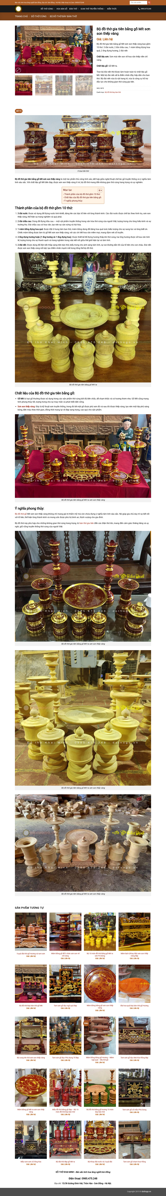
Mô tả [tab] (18, 111)
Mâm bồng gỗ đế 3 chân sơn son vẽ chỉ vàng (65, 954)
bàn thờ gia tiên (86, 523)
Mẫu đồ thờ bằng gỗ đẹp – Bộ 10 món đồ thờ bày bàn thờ (65, 1110)
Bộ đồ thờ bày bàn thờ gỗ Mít (31, 1006)
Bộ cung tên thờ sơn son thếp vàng (31, 1058)
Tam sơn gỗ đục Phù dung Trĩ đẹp (65, 1058)
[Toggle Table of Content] (99, 190)
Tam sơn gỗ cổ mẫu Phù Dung (134, 1110)
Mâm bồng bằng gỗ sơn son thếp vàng (100, 1006)
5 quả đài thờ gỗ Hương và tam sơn (31, 954)
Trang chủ (21, 16)
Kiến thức (112, 9)
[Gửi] (149, 3)
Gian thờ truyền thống (92, 9)
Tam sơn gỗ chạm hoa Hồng (134, 1162)
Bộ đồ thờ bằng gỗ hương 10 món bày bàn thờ (100, 1110)
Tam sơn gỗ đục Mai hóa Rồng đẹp (134, 1058)
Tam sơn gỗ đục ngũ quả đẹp (65, 1006)
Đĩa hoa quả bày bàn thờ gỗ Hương (134, 1006)
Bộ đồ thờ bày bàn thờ (63, 16)
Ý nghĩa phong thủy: (73, 201)
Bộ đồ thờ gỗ (21, 514)
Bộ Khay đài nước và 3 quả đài (100, 1162)
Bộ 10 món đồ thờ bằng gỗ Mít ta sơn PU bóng (100, 954)
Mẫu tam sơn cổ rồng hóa (31, 1162)
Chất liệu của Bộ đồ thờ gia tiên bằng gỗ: (83, 197)
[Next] (88, 49)
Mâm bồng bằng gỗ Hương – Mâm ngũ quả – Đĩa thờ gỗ (100, 1058)
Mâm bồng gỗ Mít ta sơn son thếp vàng (30, 1110)
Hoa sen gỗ (62, 9)
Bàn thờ (73, 9)
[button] (18, 70)
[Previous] (19, 49)
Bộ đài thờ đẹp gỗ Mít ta (65, 1162)
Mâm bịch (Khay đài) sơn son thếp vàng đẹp (134, 954)
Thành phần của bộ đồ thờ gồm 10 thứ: (82, 194)
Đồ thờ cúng (47, 9)
